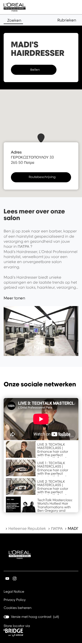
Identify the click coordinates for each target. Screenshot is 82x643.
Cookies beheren (18, 608)
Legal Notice (14, 592)
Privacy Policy (15, 600)
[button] (67, 20)
